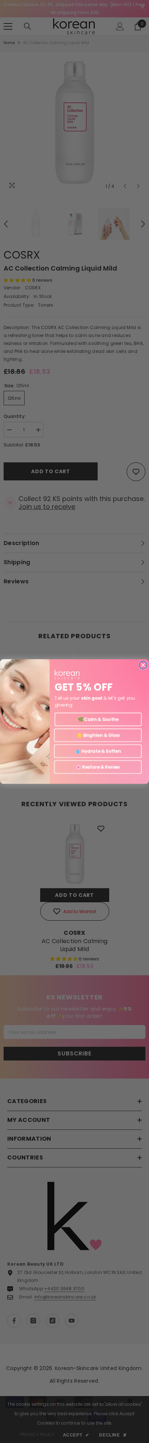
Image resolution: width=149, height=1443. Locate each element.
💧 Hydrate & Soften (98, 751)
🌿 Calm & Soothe (98, 719)
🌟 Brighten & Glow (98, 735)
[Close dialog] (143, 665)
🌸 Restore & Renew (98, 767)
